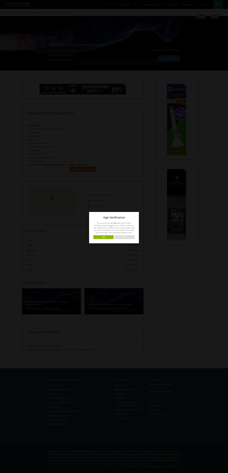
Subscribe (114, 237)
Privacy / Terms (114, 260)
